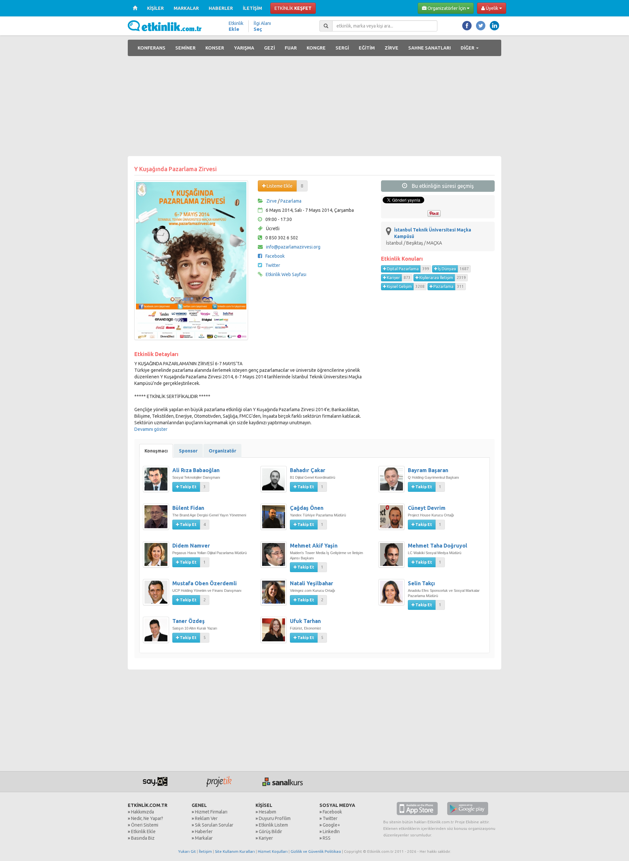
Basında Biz (143, 838)
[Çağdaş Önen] (275, 520)
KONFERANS (151, 47)
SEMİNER (185, 47)
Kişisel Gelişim (399, 286)
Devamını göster (150, 429)
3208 (420, 286)
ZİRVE (391, 47)
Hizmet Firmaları (211, 811)
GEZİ (269, 47)
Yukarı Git (187, 851)
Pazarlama (290, 201)
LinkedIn (331, 831)
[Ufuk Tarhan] (275, 633)
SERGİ (342, 47)
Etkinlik (236, 26)
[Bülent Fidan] (157, 520)
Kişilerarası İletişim (435, 277)
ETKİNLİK (293, 8)
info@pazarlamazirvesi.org (293, 247)
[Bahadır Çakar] (275, 482)
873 (407, 277)
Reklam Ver (206, 818)
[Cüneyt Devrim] (393, 520)
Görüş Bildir (270, 831)
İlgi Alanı (262, 26)
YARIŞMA (244, 47)
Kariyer (393, 277)
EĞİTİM (367, 47)
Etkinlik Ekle (143, 831)
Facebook (275, 256)
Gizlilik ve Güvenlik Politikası (316, 851)
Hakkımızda (142, 811)
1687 (464, 269)
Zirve (271, 201)
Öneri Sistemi (144, 825)
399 (425, 269)
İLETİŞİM (252, 8)
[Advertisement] (314, 107)
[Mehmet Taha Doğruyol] (393, 557)
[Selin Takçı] (393, 595)
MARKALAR (186, 8)
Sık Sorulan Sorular (214, 825)
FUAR (291, 47)
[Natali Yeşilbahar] (275, 595)
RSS (327, 838)
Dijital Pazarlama (402, 269)
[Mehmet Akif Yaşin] (275, 557)
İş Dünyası (446, 269)
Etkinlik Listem (273, 825)
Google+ (331, 825)
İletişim (205, 851)
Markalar (204, 838)
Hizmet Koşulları (273, 851)
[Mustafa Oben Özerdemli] (157, 595)
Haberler (204, 831)
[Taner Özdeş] (157, 633)
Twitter (272, 265)
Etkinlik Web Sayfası (286, 274)
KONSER (214, 47)
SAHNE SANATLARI (429, 47)
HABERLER (221, 8)
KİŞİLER (155, 8)
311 (460, 286)
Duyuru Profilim (275, 818)
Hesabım (267, 811)
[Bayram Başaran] (393, 482)
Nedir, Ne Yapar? (147, 818)
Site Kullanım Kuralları (235, 851)
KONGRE (316, 47)
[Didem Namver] (157, 557)
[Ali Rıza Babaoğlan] (157, 482)
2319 (461, 277)
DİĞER (468, 47)
